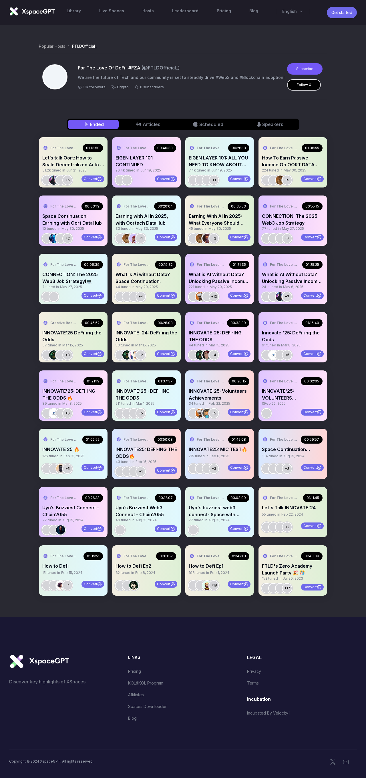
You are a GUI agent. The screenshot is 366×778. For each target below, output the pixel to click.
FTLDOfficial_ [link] (84, 46)
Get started (341, 12)
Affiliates (136, 694)
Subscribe (304, 69)
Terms (253, 683)
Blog (132, 718)
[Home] (32, 11)
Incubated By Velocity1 (268, 713)
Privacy (254, 671)
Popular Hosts (52, 46)
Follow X (304, 85)
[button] (73, 162)
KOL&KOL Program (145, 683)
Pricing (134, 671)
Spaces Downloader (147, 706)
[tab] (93, 124)
